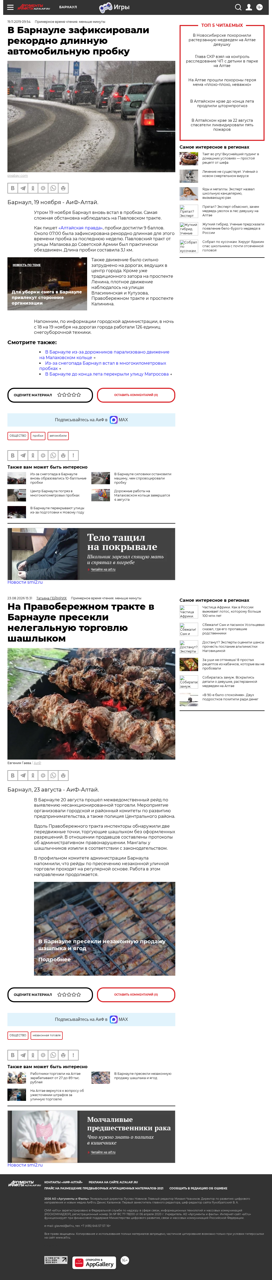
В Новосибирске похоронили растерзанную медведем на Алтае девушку (222, 40)
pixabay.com (17, 176)
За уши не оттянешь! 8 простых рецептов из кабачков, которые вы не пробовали (233, 664)
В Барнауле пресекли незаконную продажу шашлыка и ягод (101, 944)
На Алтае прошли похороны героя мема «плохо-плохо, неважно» (222, 82)
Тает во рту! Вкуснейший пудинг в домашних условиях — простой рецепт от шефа (230, 158)
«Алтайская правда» (80, 227)
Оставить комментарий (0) (136, 395)
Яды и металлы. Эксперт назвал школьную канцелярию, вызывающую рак (228, 193)
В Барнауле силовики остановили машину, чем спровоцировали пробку (142, 478)
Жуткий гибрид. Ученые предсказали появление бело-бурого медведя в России (233, 228)
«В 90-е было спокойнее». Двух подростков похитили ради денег (230, 697)
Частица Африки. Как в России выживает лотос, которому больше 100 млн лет (231, 611)
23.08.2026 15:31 (19, 598)
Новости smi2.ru (25, 582)
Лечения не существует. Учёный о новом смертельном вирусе (230, 174)
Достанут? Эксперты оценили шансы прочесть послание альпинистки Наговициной (233, 646)
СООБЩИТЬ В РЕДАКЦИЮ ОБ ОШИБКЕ (198, 1188)
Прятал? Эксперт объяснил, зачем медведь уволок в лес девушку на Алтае (230, 211)
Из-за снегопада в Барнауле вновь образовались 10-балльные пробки (58, 478)
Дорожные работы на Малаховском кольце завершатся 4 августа (142, 495)
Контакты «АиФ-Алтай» (63, 1182)
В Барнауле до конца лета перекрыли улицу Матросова (107, 374)
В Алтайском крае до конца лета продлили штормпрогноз (222, 103)
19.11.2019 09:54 (19, 22)
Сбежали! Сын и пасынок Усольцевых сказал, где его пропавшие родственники (233, 629)
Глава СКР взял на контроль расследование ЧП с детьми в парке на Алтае (222, 61)
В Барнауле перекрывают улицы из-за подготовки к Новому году (57, 510)
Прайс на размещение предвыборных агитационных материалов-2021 (103, 1188)
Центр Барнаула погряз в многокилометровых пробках (54, 493)
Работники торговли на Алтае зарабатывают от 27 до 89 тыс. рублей (55, 1078)
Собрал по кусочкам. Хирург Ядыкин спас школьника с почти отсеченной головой (233, 246)
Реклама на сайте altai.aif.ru (113, 1182)
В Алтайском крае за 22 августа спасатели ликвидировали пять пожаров (222, 125)
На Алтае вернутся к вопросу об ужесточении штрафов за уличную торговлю (57, 1095)
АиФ (37, 763)
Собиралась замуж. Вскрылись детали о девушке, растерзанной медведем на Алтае (229, 681)
